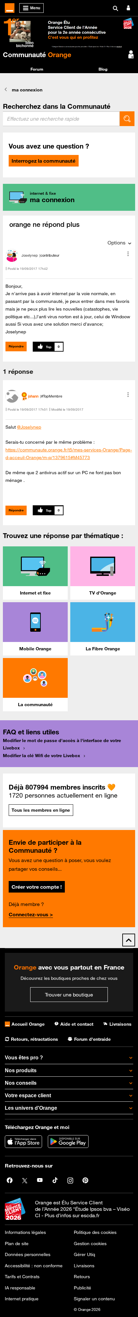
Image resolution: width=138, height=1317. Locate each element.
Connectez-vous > (31, 914)
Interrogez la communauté (43, 161)
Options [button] (116, 242)
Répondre (16, 346)
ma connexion (27, 90)
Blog (103, 69)
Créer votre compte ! (37, 887)
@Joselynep (29, 427)
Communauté (37, 54)
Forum (36, 69)
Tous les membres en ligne (41, 810)
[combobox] (61, 118)
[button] (128, 254)
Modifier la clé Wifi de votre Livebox (41, 755)
